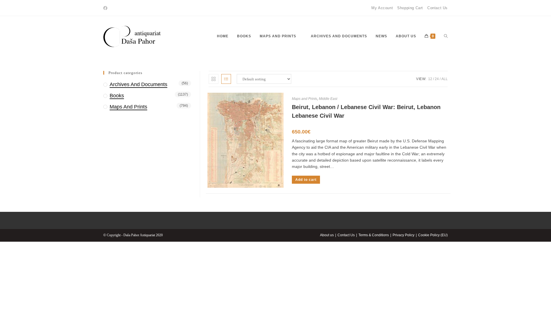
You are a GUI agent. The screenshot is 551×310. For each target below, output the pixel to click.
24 (437, 79)
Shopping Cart (410, 8)
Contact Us (437, 8)
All (444, 79)
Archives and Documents (138, 84)
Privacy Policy (403, 235)
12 (430, 79)
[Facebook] (106, 8)
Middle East (328, 99)
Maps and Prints (304, 99)
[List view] (226, 79)
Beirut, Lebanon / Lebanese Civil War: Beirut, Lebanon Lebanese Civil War (366, 111)
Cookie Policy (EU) (433, 235)
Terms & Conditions (373, 235)
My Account (382, 8)
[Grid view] (213, 79)
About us (327, 235)
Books (117, 95)
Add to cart (306, 180)
